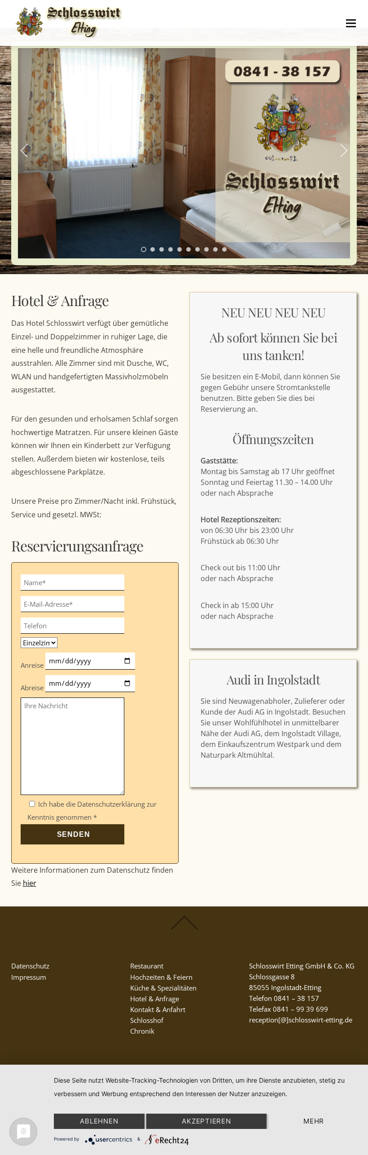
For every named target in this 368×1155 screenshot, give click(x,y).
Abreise (33, 687)
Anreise (33, 665)
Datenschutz (30, 965)
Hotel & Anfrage (154, 998)
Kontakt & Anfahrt (157, 1009)
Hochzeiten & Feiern (161, 977)
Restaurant (146, 965)
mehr (313, 1121)
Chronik (142, 1030)
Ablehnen (99, 1121)
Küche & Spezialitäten (163, 987)
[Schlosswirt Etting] (70, 32)
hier (29, 883)
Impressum (28, 977)
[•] (143, 249)
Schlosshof (146, 1020)
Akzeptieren (206, 1121)
